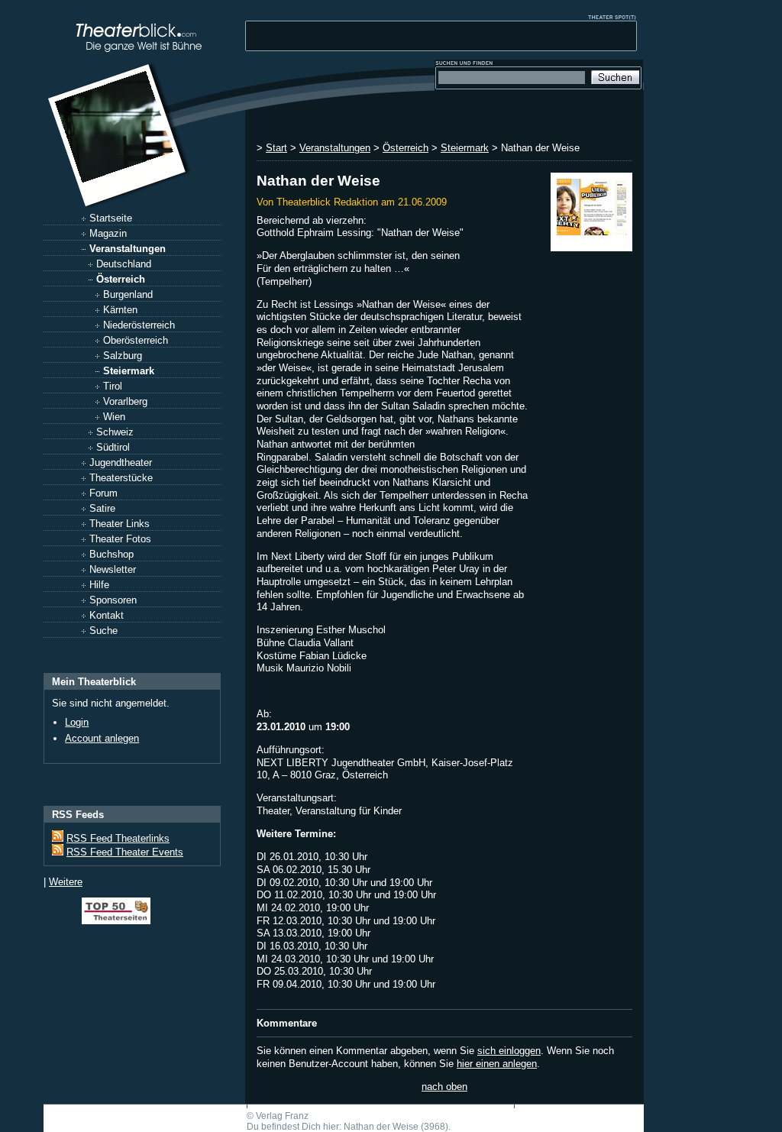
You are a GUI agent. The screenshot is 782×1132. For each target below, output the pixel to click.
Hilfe (99, 584)
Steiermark (128, 371)
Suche (103, 630)
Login (77, 722)
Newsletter (112, 569)
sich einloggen (509, 1050)
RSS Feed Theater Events (124, 852)
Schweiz (115, 432)
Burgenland (128, 294)
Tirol (112, 386)
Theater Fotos (120, 539)
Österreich (120, 279)
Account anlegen (102, 738)
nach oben (444, 1086)
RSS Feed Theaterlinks (118, 838)
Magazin (108, 233)
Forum (103, 493)
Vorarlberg (125, 401)
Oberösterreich (135, 340)
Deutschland (123, 264)
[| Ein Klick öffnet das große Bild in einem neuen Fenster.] (591, 212)
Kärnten (120, 309)
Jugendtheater (120, 462)
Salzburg (122, 355)
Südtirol (113, 447)
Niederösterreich (139, 325)
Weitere (65, 882)
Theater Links (119, 523)
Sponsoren (113, 600)
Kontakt (106, 615)
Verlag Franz (282, 1116)
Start (276, 148)
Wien (114, 416)
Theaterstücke (121, 478)
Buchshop (111, 554)
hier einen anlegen (497, 1063)
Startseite (110, 218)
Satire (102, 508)
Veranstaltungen (127, 248)
